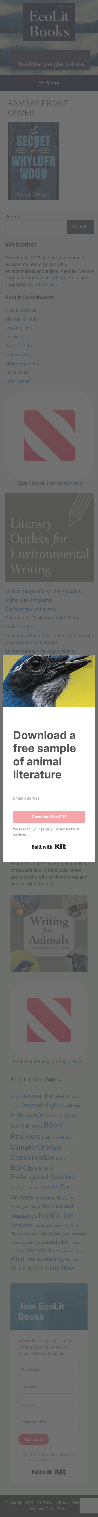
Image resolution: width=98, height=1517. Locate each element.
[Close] (88, 662)
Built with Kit (49, 846)
